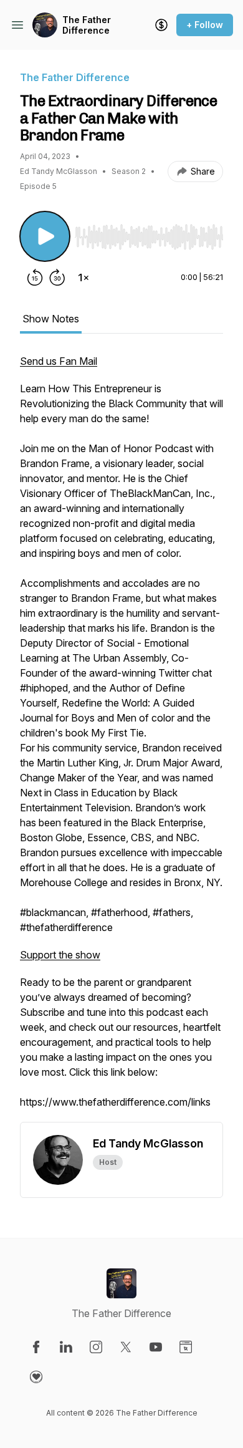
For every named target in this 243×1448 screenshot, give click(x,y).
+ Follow (204, 24)
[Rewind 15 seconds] (35, 277)
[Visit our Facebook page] (36, 1347)
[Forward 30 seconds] (57, 277)
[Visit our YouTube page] (156, 1347)
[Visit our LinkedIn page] (66, 1347)
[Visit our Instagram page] (96, 1347)
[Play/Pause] (45, 236)
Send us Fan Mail (58, 361)
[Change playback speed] (83, 277)
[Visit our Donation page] (36, 1377)
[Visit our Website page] (185, 1347)
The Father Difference (86, 25)
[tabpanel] (121, 738)
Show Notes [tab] (50, 318)
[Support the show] (161, 24)
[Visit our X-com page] (126, 1347)
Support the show (60, 954)
